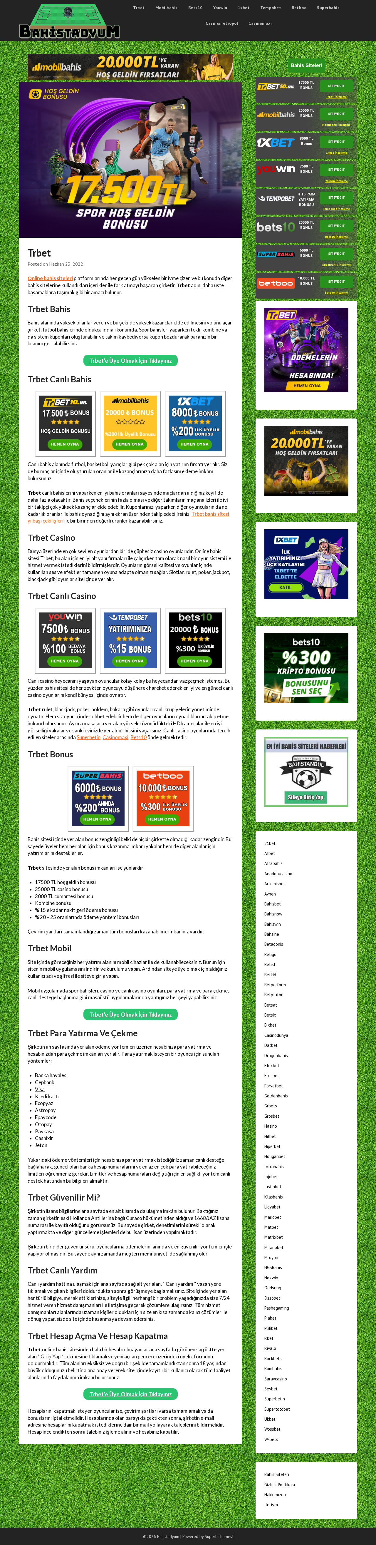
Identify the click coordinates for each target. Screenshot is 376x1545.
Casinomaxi (260, 23)
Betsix (270, 1015)
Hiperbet (272, 1146)
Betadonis (273, 944)
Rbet (268, 1338)
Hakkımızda (275, 1494)
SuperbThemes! (219, 1536)
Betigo (270, 954)
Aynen (270, 894)
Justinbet (272, 1186)
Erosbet (271, 1075)
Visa (40, 1089)
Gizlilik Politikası (279, 1484)
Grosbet (271, 1116)
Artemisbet (274, 883)
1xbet (244, 7)
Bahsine (271, 934)
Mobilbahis (166, 7)
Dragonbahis (276, 1055)
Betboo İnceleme (336, 292)
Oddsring (272, 1287)
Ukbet (270, 1419)
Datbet (271, 1045)
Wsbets (271, 1439)
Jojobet (271, 1176)
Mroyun (271, 1257)
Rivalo (270, 1348)
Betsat (270, 1005)
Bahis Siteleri (276, 1474)
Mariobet (272, 1217)
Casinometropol (222, 23)
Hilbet (270, 1136)
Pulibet (271, 1328)
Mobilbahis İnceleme (336, 125)
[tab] (306, 90)
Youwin (220, 7)
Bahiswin (272, 924)
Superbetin (88, 737)
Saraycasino (275, 1379)
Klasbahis (273, 1197)
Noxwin (271, 1277)
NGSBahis (273, 1267)
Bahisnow (273, 914)
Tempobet (270, 7)
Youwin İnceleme (336, 181)
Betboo (299, 7)
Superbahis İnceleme (336, 265)
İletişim (271, 1504)
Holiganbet (274, 1156)
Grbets (270, 1106)
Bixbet (270, 1025)
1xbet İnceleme (336, 153)
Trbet (139, 7)
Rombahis (273, 1368)
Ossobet (272, 1298)
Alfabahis (273, 863)
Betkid (270, 974)
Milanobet (273, 1247)
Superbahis (328, 7)
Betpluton (273, 994)
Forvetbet (273, 1086)
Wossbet (272, 1429)
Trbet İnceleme (336, 97)
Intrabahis (274, 1166)
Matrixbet (273, 1237)
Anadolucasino (278, 873)
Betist (270, 964)
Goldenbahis (276, 1096)
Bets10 (195, 7)
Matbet (271, 1227)
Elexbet (271, 1065)
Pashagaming (276, 1308)
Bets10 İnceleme (336, 237)
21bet (270, 843)
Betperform (275, 984)
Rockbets (273, 1358)
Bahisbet (272, 904)
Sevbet (271, 1389)
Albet (269, 853)
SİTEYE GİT (336, 86)
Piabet (270, 1318)
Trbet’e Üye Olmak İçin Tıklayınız (130, 360)
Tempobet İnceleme (336, 209)
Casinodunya (276, 1035)
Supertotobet (277, 1409)
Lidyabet (272, 1207)
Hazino (270, 1126)
